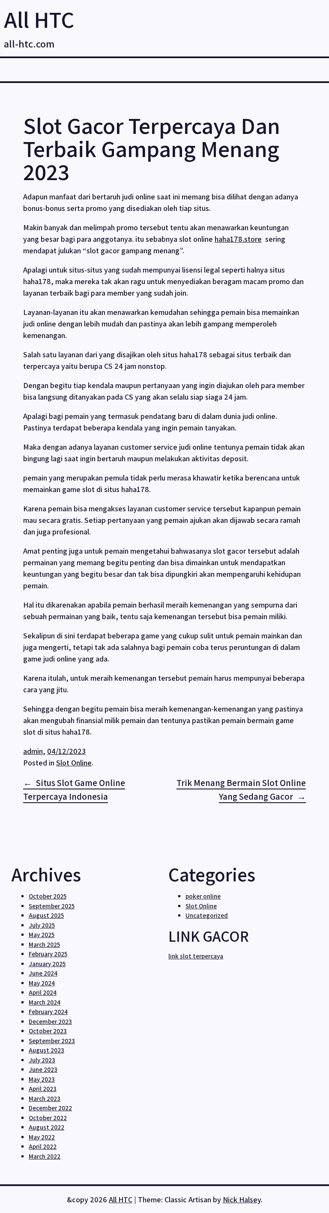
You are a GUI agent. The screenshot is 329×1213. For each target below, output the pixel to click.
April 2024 (43, 992)
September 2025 (52, 906)
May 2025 (41, 935)
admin (33, 751)
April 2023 (43, 1089)
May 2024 (42, 983)
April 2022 (43, 1146)
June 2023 (43, 1069)
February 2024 (48, 1012)
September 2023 (52, 1041)
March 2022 (44, 1156)
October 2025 (47, 896)
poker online (203, 896)
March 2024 (44, 1002)
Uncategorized (206, 915)
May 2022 (42, 1137)
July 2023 (42, 1060)
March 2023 (44, 1098)
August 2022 (46, 1127)
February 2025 (48, 954)
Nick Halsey (242, 1199)
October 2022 (48, 1118)
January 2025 (47, 964)
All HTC (39, 19)
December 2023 (50, 1021)
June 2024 (43, 973)
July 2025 (42, 925)
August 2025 (46, 915)
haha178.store (238, 239)
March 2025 (44, 944)
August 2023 (46, 1050)
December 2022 (50, 1108)
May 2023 (42, 1079)
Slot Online (74, 763)
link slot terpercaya (195, 956)
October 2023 (48, 1031)
